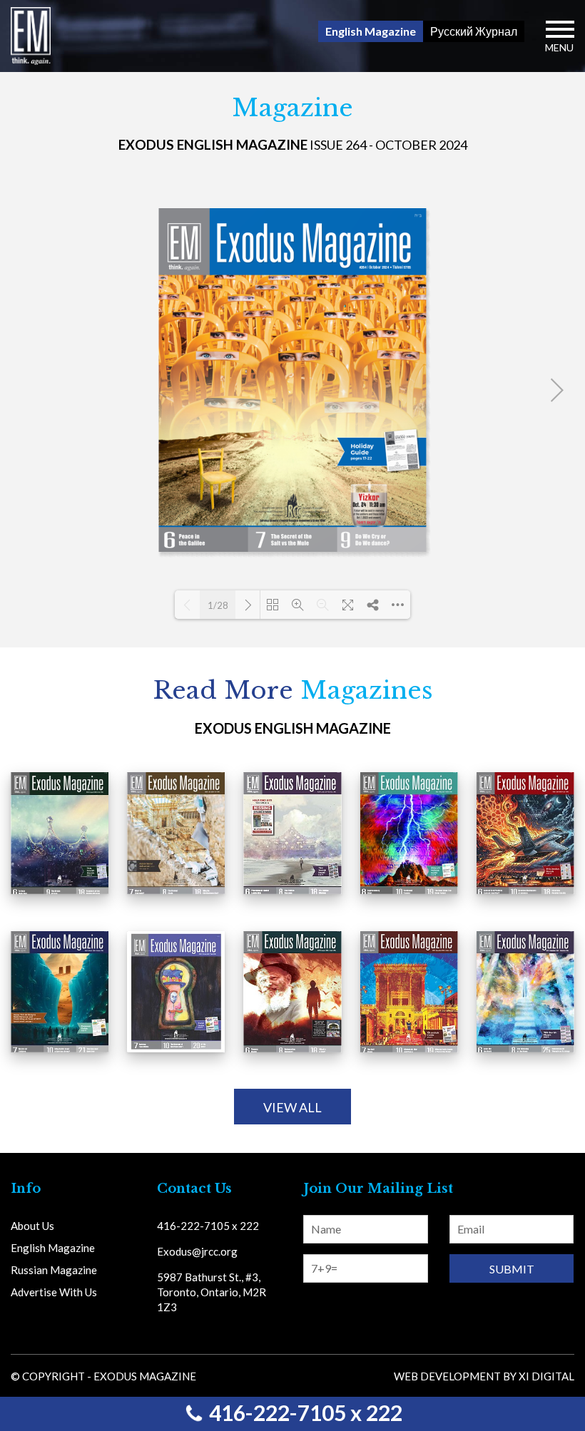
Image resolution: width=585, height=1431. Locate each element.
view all (292, 1107)
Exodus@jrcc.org (197, 1251)
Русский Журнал (473, 31)
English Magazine (370, 31)
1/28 (218, 605)
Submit (511, 1269)
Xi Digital (546, 1376)
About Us (32, 1225)
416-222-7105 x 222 (303, 1412)
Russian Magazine (54, 1269)
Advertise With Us (54, 1292)
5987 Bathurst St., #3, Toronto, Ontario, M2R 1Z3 (211, 1292)
